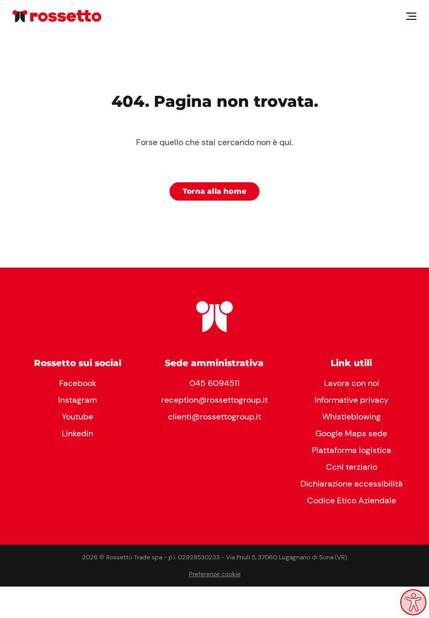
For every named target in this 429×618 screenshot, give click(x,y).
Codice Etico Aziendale (351, 500)
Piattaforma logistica (351, 450)
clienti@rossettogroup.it (214, 416)
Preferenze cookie (215, 574)
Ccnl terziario (351, 466)
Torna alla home (214, 191)
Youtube (77, 416)
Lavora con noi (351, 383)
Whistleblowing (351, 416)
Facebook (77, 383)
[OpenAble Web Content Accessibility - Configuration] (413, 602)
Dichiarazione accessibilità (351, 483)
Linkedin (77, 433)
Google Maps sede (351, 433)
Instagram (77, 399)
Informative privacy (351, 399)
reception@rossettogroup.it (214, 399)
